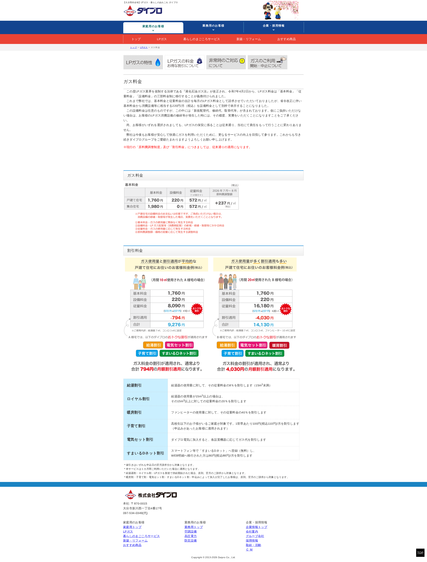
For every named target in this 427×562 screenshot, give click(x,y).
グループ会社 (255, 536)
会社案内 (252, 531)
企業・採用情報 (274, 25)
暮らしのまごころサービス (201, 39)
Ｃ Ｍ (249, 549)
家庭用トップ (132, 527)
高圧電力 (190, 536)
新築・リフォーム (249, 39)
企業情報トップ (256, 527)
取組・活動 (253, 545)
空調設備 (190, 531)
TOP (420, 552)
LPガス (162, 39)
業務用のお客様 (213, 25)
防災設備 (190, 540)
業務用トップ (193, 527)
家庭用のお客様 (153, 26)
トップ (136, 39)
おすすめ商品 (286, 39)
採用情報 (252, 540)
